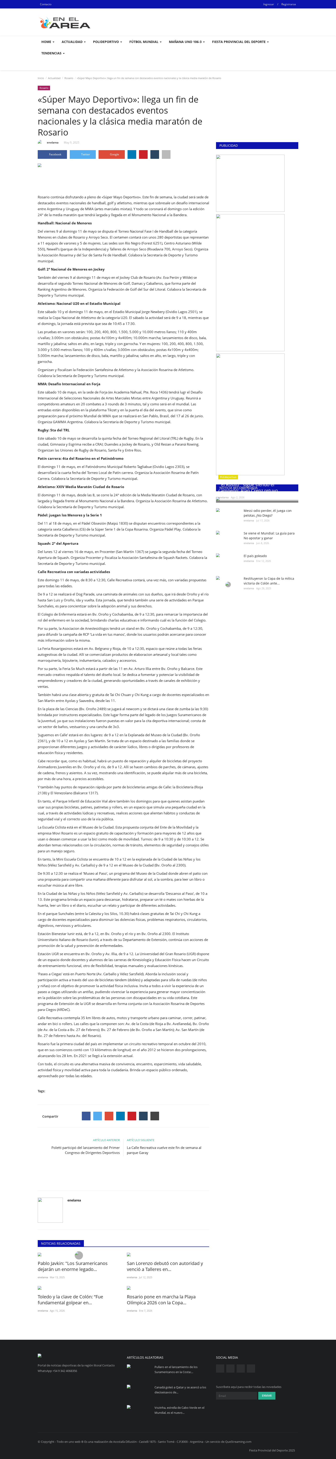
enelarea (53, 142)
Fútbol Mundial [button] (144, 42)
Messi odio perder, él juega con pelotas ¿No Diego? (268, 513)
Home (46, 42)
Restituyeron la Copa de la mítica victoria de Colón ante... (269, 580)
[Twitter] (97, 1116)
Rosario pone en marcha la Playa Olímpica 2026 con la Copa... (161, 1300)
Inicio (41, 78)
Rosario (68, 78)
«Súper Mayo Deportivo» (121, 197)
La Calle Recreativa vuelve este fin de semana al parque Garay (164, 1150)
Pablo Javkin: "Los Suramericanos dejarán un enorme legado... (73, 1266)
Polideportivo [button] (106, 42)
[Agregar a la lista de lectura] (166, 154)
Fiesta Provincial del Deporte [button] (239, 42)
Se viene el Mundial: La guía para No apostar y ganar (269, 535)
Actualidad (54, 78)
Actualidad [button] (72, 42)
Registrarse (288, 4)
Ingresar (268, 4)
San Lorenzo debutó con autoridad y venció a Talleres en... (165, 1266)
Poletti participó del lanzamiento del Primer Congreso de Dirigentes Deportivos (85, 1150)
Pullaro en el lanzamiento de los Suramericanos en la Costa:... (176, 1369)
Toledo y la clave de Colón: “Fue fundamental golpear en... (70, 1300)
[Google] (109, 1116)
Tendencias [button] (51, 53)
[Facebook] (86, 1116)
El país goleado (255, 556)
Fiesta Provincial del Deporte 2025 (272, 1450)
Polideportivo (228, 477)
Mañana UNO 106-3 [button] (186, 42)
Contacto (45, 4)
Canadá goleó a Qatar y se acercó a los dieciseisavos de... (180, 1389)
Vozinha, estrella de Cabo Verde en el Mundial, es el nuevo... (179, 1410)
